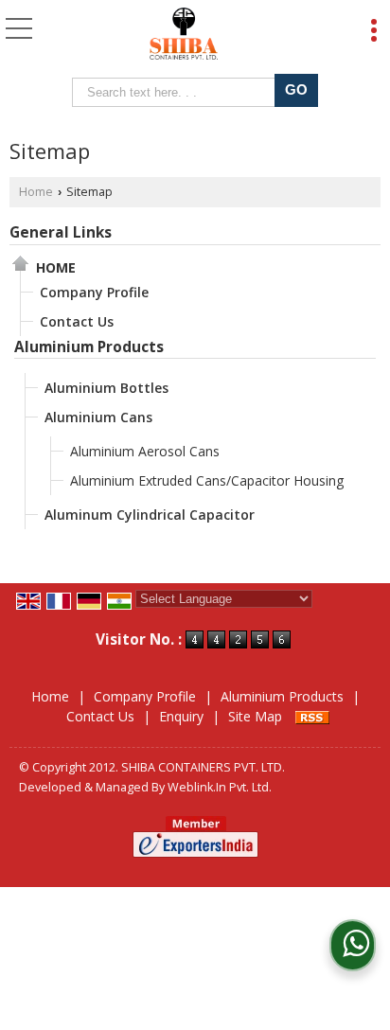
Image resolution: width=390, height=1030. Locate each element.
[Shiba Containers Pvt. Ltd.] (184, 33)
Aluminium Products (89, 347)
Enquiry (181, 716)
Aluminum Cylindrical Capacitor (149, 515)
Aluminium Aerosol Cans (145, 451)
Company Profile (94, 292)
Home (36, 192)
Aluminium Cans (98, 417)
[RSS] (312, 716)
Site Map (255, 716)
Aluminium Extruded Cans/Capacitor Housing (207, 480)
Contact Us (77, 321)
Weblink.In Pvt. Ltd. (220, 787)
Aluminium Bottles (106, 388)
